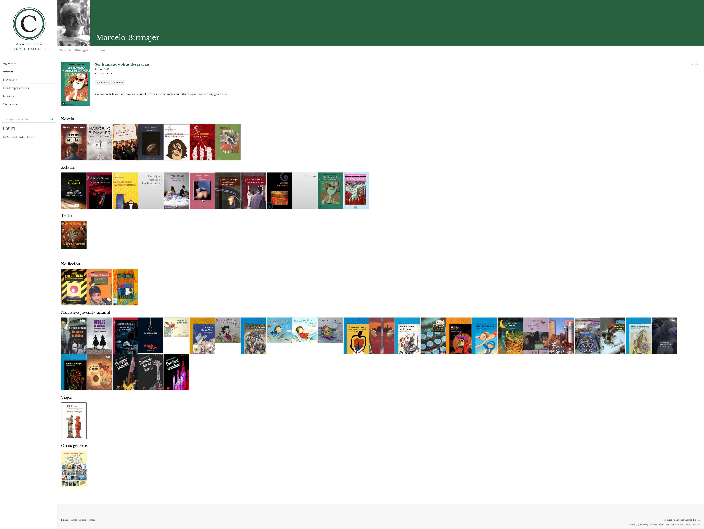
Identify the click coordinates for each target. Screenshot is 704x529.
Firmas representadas (16, 88)
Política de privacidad (674, 524)
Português (31, 137)
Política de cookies (692, 524)
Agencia (8, 63)
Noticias (8, 96)
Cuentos (103, 82)
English (22, 137)
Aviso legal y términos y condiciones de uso (646, 524)
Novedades (10, 79)
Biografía (65, 50)
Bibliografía (83, 50)
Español (6, 137)
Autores (8, 71)
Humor (119, 82)
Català (14, 137)
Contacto (9, 104)
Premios (100, 50)
